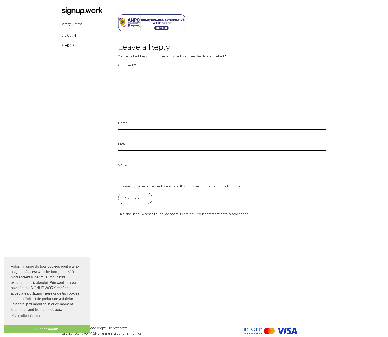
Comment (127, 65)
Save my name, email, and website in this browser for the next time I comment (183, 186)
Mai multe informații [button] (26, 315)
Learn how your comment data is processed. (214, 213)
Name (122, 123)
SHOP (68, 46)
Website (125, 165)
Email (122, 144)
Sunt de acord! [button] (46, 329)
